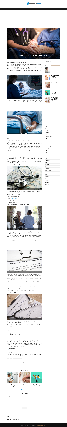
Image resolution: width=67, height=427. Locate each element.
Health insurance (47, 142)
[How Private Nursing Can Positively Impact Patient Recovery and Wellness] (47, 70)
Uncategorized (47, 180)
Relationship (47, 168)
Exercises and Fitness (48, 136)
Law (46, 154)
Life (45, 156)
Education (46, 134)
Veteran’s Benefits (11, 349)
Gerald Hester (31, 57)
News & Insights (47, 160)
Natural (46, 158)
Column (46, 128)
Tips (46, 178)
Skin (46, 172)
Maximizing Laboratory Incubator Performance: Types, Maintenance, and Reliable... (13, 385)
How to (46, 152)
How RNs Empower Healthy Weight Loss (55, 76)
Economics (47, 132)
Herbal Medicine (47, 148)
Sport (46, 174)
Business (46, 126)
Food (46, 138)
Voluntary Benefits (48, 182)
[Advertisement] (33, 18)
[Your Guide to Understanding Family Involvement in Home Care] (24, 377)
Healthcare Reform (48, 146)
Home (25, 51)
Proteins (46, 166)
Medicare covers (14, 198)
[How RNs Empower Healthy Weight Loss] (47, 77)
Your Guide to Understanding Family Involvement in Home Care (55, 83)
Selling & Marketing (48, 170)
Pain (46, 162)
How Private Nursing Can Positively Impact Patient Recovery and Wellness (55, 68)
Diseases (46, 130)
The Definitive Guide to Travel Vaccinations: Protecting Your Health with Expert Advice (55, 91)
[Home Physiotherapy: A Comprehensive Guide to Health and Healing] (47, 100)
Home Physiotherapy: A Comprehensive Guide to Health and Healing (54, 98)
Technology (47, 176)
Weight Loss (47, 184)
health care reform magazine (41, 425)
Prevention (47, 164)
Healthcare (29, 51)
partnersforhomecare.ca (17, 243)
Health (46, 140)
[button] (8, 381)
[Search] (55, 9)
